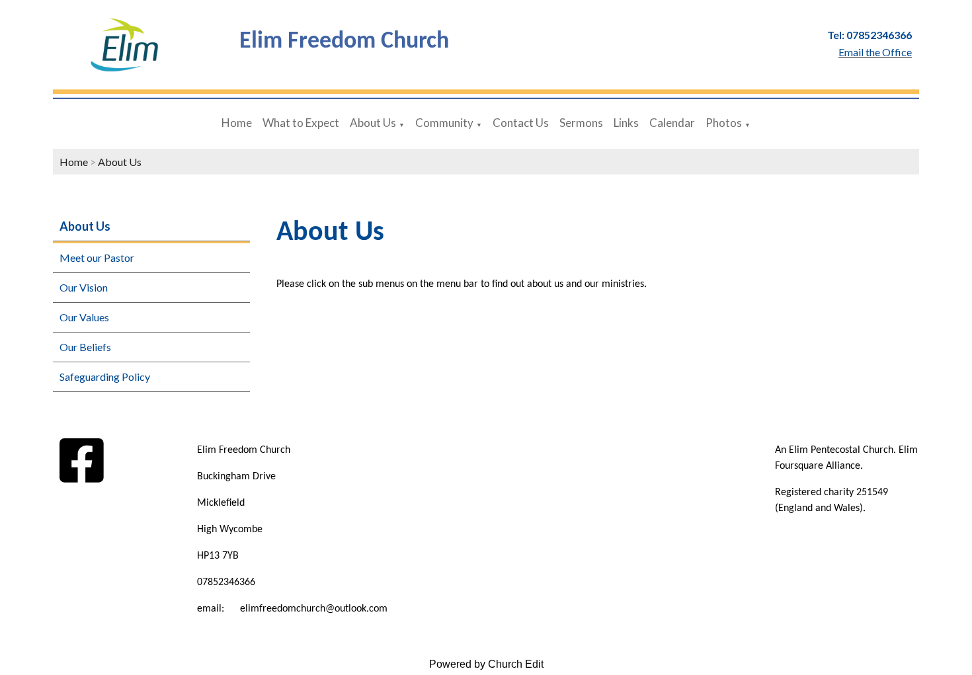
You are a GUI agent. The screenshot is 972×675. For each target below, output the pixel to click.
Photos (724, 123)
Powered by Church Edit (486, 664)
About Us (373, 123)
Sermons (581, 123)
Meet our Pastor (97, 257)
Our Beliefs (85, 346)
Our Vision (84, 287)
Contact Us (521, 123)
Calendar (672, 123)
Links (626, 123)
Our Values (84, 317)
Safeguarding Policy (105, 376)
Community (444, 123)
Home (237, 123)
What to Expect (301, 123)
